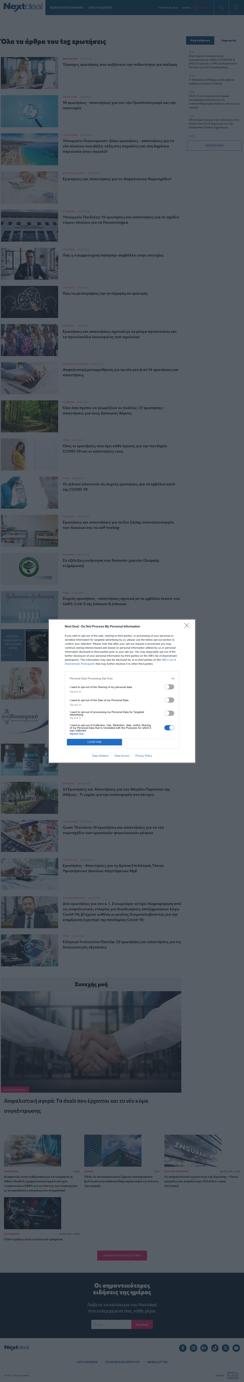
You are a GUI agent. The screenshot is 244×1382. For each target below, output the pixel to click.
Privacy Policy (143, 755)
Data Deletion (100, 755)
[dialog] (122, 691)
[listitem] (122, 679)
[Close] (188, 626)
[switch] (169, 686)
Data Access (122, 755)
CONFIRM (94, 742)
